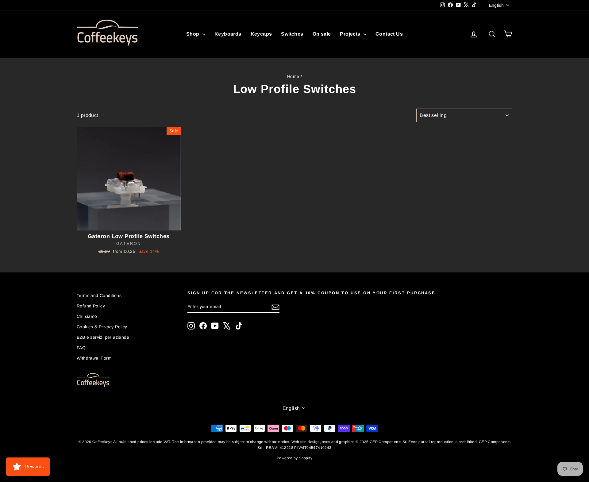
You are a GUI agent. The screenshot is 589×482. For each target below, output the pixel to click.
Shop (193, 34)
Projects (351, 34)
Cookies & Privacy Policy (102, 326)
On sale (322, 34)
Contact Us (389, 34)
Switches (292, 34)
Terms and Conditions (99, 295)
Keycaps (261, 34)
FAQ (81, 347)
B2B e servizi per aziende (103, 337)
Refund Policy (91, 305)
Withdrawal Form (94, 358)
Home (293, 76)
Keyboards (227, 34)
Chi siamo (87, 316)
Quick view (129, 224)
